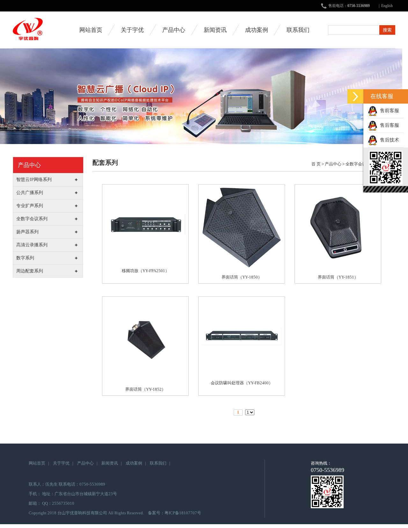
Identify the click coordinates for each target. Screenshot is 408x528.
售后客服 (388, 125)
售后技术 (388, 139)
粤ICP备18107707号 (182, 512)
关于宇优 (132, 30)
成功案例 (256, 30)
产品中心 (173, 30)
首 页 (316, 164)
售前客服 (388, 110)
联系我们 (298, 30)
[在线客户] (355, 96)
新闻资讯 (215, 30)
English (387, 6)
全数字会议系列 (360, 164)
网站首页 (90, 30)
